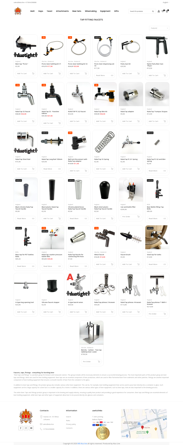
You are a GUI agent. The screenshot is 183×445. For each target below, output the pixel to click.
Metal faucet (99, 254)
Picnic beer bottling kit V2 (77, 64)
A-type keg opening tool (24, 302)
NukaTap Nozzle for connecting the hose (76, 255)
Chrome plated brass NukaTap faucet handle (77, 208)
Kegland (17, 61)
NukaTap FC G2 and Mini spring (156, 160)
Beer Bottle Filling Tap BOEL (155, 208)
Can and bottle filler (128, 207)
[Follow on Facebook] (21, 428)
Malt (32, 11)
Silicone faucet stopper (50, 302)
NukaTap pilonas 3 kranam (104, 302)
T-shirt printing (97, 417)
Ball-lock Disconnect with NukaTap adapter (77, 160)
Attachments (62, 11)
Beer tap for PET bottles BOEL (24, 255)
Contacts (69, 428)
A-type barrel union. (75, 302)
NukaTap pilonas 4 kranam (131, 302)
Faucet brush (125, 254)
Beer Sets (76, 11)
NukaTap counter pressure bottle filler (52, 255)
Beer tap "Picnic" (21, 64)
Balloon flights (97, 419)
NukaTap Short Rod (22, 159)
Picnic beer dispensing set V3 (104, 65)
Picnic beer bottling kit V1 (51, 64)
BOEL (148, 204)
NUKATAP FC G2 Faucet (77, 111)
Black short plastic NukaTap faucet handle (103, 208)
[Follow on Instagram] (26, 428)
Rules (68, 420)
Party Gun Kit (126, 64)
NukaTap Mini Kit (100, 111)
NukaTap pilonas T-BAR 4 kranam (156, 303)
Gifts (116, 11)
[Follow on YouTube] (31, 428)
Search (68, 417)
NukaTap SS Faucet (22, 111)
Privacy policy (71, 424)
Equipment (105, 11)
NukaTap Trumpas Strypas (157, 111)
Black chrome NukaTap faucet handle (24, 208)
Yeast (49, 11)
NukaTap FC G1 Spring (129, 159)
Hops (40, 11)
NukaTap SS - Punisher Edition (50, 112)
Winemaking (91, 11)
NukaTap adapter (127, 111)
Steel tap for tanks (154, 254)
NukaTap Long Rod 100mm (52, 159)
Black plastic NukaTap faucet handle (50, 208)
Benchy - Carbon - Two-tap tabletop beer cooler (91, 351)
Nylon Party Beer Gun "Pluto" (155, 65)
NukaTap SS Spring (101, 159)
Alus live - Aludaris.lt (48, 61)
